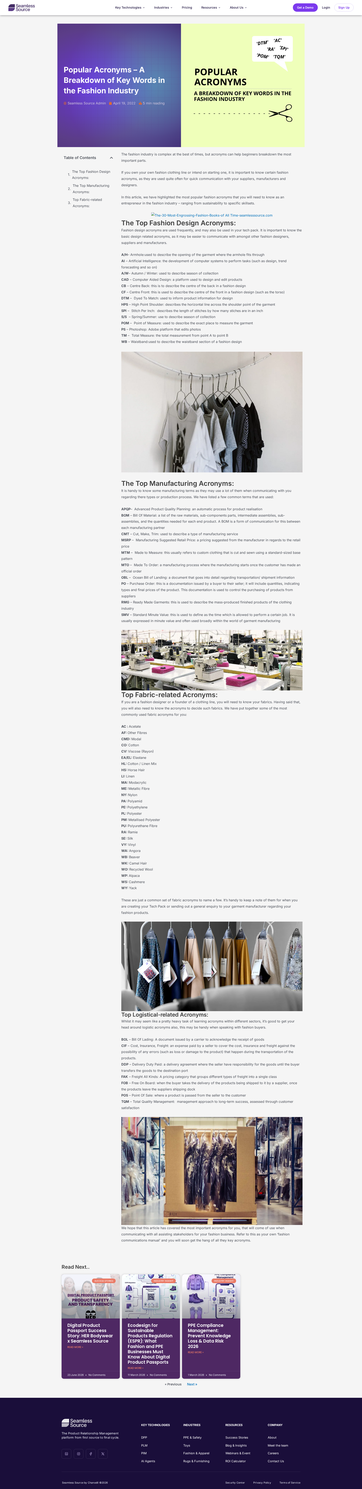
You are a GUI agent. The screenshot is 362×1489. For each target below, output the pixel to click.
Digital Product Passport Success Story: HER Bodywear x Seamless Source (90, 1333)
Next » (192, 1384)
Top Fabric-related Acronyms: (87, 203)
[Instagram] (78, 1454)
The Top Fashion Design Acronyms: (91, 174)
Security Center (235, 1482)
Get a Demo (305, 7)
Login (326, 7)
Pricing (187, 7)
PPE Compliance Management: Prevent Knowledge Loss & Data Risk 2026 (209, 1335)
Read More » (75, 1347)
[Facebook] (91, 1454)
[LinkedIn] (66, 1454)
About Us (236, 7)
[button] (111, 157)
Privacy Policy (262, 1482)
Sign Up (344, 7)
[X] (103, 1454)
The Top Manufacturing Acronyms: (91, 188)
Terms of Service (289, 1482)
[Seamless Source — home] (21, 7)
